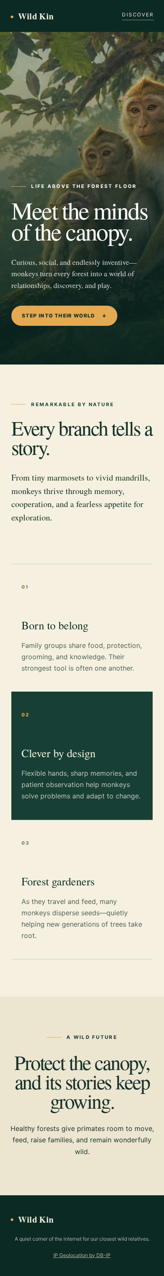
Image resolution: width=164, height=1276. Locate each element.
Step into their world (64, 316)
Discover (138, 15)
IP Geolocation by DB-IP (82, 1255)
